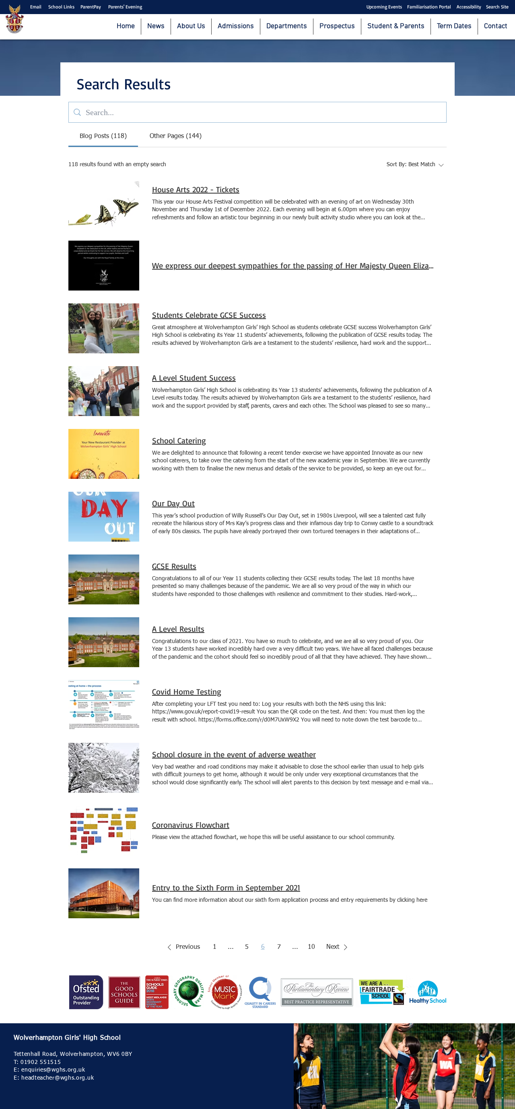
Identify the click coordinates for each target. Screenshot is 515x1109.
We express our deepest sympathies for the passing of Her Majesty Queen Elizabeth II (293, 265)
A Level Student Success (194, 378)
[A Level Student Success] (103, 391)
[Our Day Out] (103, 517)
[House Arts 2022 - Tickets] (103, 203)
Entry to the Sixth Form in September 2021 (226, 887)
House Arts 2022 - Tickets (195, 189)
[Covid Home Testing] (103, 705)
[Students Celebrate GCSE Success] (103, 328)
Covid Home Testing (186, 691)
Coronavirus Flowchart (190, 825)
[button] (182, 947)
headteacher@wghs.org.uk (57, 1078)
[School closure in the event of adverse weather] (103, 768)
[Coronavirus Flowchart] (103, 830)
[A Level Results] (103, 642)
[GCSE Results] (103, 579)
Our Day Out (173, 503)
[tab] (103, 136)
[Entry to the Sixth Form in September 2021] (103, 893)
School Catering (179, 440)
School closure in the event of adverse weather (234, 754)
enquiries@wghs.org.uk (53, 1070)
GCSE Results (174, 566)
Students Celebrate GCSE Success (209, 315)
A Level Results (178, 629)
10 (311, 947)
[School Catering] (103, 454)
